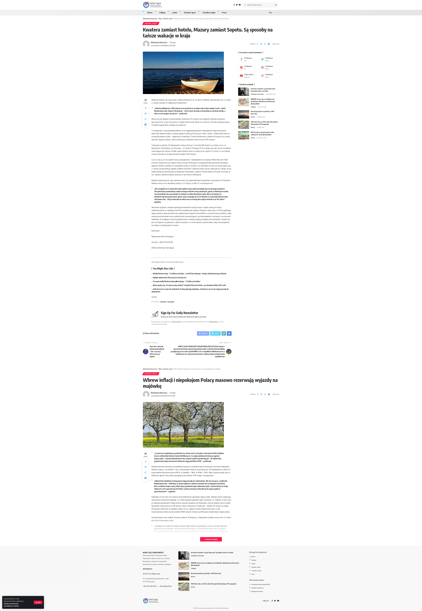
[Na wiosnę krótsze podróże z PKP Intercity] (243, 114)
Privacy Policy (213, 322)
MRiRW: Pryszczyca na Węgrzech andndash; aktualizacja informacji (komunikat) (263, 101)
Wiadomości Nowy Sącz (159, 42)
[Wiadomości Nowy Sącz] (154, 5)
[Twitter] (236, 4)
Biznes (253, 117)
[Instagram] (269, 67)
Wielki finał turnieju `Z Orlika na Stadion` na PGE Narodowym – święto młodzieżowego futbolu (189, 273)
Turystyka (170, 302)
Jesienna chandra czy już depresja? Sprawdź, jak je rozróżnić (212, 552)
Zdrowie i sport (151, 23)
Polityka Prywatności (11, 603)
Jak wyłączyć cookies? (11, 606)
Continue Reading (211, 539)
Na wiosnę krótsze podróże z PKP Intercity (206, 573)
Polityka (253, 107)
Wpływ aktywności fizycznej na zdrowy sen (169, 277)
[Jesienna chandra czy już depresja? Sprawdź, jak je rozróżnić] (243, 92)
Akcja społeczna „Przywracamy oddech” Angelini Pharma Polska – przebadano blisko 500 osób (189, 285)
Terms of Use (176, 322)
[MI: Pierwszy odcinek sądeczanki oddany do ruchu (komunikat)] (243, 135)
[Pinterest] (248, 67)
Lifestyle (163, 302)
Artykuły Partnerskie (257, 94)
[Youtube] (248, 76)
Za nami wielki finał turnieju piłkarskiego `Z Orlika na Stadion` (177, 281)
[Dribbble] (269, 76)
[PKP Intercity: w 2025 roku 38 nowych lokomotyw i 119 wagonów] (243, 125)
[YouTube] (239, 4)
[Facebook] (234, 4)
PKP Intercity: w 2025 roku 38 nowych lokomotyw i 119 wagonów (213, 584)
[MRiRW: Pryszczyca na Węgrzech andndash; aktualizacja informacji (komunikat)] (243, 102)
